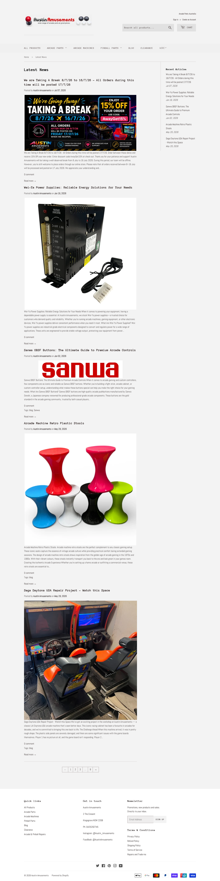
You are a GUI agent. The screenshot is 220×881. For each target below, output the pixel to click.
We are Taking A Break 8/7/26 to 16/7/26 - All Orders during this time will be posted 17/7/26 (180, 78)
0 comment (29, 174)
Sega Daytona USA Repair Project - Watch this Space (67, 590)
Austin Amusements (40, 875)
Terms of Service (134, 849)
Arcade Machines (84, 48)
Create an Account (189, 19)
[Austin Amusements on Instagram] (115, 866)
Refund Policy (133, 840)
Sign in (175, 19)
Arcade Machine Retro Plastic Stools (54, 423)
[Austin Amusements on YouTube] (121, 866)
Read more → (30, 180)
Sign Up (160, 819)
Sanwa (37, 410)
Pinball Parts (110, 48)
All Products (32, 48)
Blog (131, 48)
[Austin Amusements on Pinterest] (109, 866)
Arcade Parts (56, 48)
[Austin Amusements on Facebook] (103, 866)
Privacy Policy (133, 836)
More (162, 48)
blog (31, 410)
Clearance (147, 48)
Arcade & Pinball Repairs (35, 834)
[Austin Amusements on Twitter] (97, 866)
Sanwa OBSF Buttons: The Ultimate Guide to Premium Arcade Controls (80, 350)
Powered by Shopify (60, 875)
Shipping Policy (134, 845)
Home (26, 57)
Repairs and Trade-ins (136, 854)
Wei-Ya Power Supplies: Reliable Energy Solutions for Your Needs (78, 187)
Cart (189, 27)
